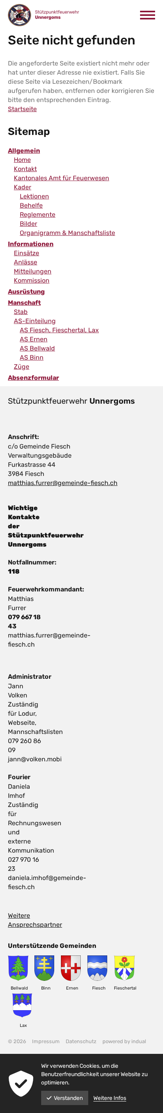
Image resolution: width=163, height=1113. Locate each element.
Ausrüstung (26, 291)
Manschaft (24, 302)
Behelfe (31, 205)
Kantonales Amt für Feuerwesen (61, 178)
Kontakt (25, 169)
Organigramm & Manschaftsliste (67, 233)
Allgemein (24, 150)
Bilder (28, 223)
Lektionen (34, 196)
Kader (22, 187)
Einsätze (26, 253)
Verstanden (68, 1098)
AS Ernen (33, 339)
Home (22, 160)
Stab (21, 312)
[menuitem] (81, 150)
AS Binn (32, 357)
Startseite (22, 109)
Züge (21, 366)
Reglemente (37, 214)
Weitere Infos (109, 1098)
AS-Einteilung (35, 321)
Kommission (31, 280)
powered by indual (124, 1041)
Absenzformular (33, 377)
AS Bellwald (37, 348)
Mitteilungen (32, 271)
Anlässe (25, 262)
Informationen (30, 244)
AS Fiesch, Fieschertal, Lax (59, 330)
